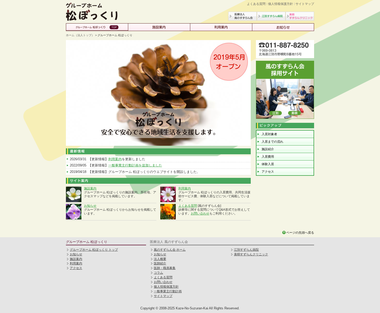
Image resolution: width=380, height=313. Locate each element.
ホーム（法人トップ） (80, 35)
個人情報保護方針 (280, 4)
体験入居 (268, 164)
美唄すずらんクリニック (300, 16)
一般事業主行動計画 (168, 291)
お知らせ (283, 27)
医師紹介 (160, 263)
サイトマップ (304, 4)
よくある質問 (256, 4)
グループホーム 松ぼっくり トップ (94, 249)
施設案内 (159, 27)
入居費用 (268, 156)
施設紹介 (268, 149)
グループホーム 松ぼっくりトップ (97, 27)
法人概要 (160, 259)
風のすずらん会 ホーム (170, 249)
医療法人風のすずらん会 (242, 16)
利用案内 (221, 27)
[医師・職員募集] (285, 118)
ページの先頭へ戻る (300, 232)
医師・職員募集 (165, 268)
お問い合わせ (200, 213)
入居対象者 (269, 134)
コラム (158, 272)
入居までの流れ (272, 141)
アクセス (268, 171)
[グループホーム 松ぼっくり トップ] (92, 19)
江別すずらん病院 (271, 16)
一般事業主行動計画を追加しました (135, 165)
